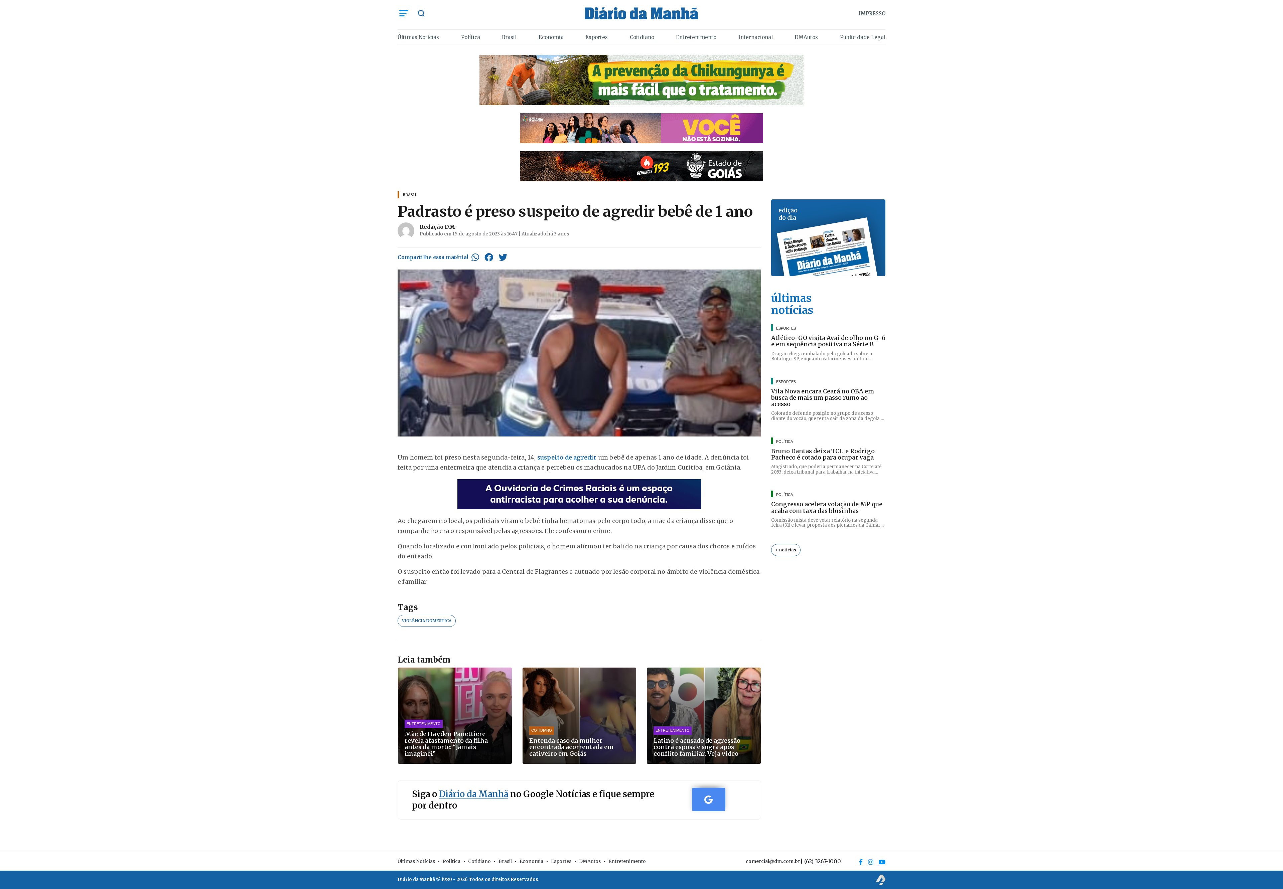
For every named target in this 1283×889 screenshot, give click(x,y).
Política (470, 37)
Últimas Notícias (418, 37)
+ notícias (785, 549)
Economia (551, 37)
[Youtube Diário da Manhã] (882, 862)
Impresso (872, 13)
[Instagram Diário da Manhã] (870, 862)
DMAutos (806, 37)
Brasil (509, 37)
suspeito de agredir (567, 457)
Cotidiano (642, 37)
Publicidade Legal (862, 37)
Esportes (596, 37)
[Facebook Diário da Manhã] (861, 862)
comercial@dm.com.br (773, 861)
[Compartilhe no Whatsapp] (475, 257)
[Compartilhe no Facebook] (488, 257)
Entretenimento (696, 37)
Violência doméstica (426, 620)
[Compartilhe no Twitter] (502, 257)
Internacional (755, 37)
